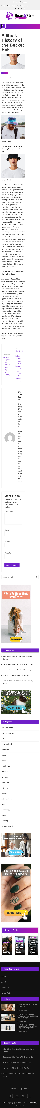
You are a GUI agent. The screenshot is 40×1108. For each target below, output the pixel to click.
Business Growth (7, 728)
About (8, 6)
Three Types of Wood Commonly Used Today (8, 365)
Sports (3, 804)
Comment (9, 511)
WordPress (20, 1105)
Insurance (4, 777)
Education (5, 750)
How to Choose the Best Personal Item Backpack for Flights (33, 947)
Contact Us (15, 6)
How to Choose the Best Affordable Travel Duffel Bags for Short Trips (27, 1016)
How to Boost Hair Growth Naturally (16, 675)
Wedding (4, 821)
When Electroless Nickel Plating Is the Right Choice (18, 658)
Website (8, 553)
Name (7, 530)
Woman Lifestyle (7, 826)
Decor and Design (7, 733)
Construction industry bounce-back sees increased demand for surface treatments (18, 366)
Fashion (4, 73)
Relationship (5, 788)
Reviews (4, 793)
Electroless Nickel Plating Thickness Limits (18, 664)
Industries (5, 771)
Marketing (5, 782)
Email (7, 541)
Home (3, 6)
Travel (3, 815)
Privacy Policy (24, 6)
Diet (2, 739)
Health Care (5, 766)
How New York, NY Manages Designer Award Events (19, 948)
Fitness (4, 760)
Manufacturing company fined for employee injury (18, 682)
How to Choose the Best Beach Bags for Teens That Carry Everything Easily (27, 1026)
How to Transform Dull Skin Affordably (17, 670)
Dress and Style (7, 744)
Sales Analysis (6, 799)
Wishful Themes (21, 1103)
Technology (5, 810)
